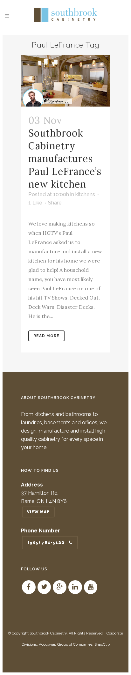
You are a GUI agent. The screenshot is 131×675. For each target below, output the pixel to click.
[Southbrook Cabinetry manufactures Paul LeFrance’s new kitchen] (65, 81)
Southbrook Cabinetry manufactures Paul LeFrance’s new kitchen (64, 158)
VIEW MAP (38, 512)
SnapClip (102, 644)
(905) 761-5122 (46, 542)
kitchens (85, 194)
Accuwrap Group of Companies (66, 644)
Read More (46, 336)
